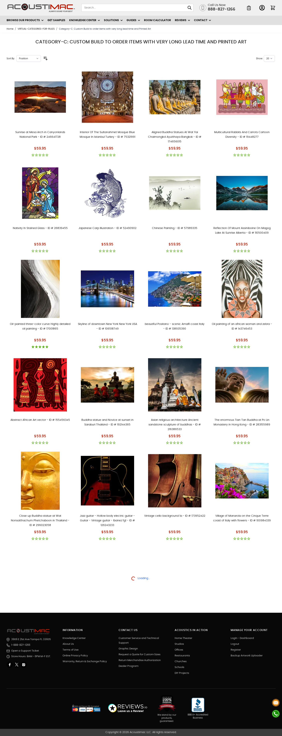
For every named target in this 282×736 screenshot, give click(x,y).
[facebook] (10, 665)
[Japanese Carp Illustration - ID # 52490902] (107, 193)
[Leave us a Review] (127, 708)
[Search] (189, 7)
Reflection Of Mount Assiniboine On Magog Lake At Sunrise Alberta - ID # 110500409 (242, 230)
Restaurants (182, 655)
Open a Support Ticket (25, 651)
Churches (181, 661)
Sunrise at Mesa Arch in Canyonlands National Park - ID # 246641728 (40, 134)
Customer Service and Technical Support (139, 640)
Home (10, 29)
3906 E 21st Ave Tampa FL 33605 (31, 639)
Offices (179, 650)
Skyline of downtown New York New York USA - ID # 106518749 (107, 326)
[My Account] (262, 7)
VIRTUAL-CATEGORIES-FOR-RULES (36, 29)
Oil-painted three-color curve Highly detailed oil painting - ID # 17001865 (40, 326)
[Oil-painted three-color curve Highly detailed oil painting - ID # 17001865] (40, 289)
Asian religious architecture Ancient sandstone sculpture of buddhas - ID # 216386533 (174, 425)
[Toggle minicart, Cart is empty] (272, 7)
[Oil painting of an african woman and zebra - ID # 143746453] (242, 289)
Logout (235, 644)
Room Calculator (157, 20)
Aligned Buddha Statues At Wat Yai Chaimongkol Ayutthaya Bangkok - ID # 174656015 (174, 137)
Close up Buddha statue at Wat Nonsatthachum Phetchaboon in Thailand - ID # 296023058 (40, 521)
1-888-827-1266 (20, 645)
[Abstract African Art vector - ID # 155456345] (40, 385)
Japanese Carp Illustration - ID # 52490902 (107, 228)
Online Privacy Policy (75, 655)
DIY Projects (182, 673)
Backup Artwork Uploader (247, 655)
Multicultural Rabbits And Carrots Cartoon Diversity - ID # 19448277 (242, 134)
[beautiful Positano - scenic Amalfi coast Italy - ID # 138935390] (174, 289)
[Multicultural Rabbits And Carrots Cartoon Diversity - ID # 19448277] (242, 97)
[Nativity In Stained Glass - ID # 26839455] (40, 193)
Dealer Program (128, 666)
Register (236, 650)
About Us (68, 644)
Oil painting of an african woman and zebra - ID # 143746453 (242, 326)
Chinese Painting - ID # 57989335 (174, 228)
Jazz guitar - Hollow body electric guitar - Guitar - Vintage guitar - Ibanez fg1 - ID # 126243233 (107, 521)
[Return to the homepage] (29, 631)
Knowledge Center (74, 638)
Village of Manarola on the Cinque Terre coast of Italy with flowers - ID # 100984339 (242, 518)
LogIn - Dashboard (242, 638)
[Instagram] (24, 665)
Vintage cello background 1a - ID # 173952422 (174, 516)
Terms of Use (70, 650)
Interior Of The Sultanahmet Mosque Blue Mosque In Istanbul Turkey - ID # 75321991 (107, 134)
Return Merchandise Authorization (140, 660)
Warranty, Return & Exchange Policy (85, 661)
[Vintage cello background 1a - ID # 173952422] (174, 481)
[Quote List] (249, 8)
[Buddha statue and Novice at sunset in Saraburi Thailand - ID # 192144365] (107, 385)
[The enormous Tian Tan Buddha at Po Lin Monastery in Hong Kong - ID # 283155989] (242, 385)
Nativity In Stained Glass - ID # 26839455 (40, 228)
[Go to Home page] (41, 8)
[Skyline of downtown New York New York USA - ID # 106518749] (107, 289)
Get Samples (56, 20)
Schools (179, 667)
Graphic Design (128, 648)
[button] (40, 155)
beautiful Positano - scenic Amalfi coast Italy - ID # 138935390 (174, 326)
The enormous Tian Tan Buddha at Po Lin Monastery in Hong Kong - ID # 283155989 (242, 422)
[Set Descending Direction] (45, 58)
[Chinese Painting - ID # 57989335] (174, 193)
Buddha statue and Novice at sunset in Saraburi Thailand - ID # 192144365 (107, 422)
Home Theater (183, 638)
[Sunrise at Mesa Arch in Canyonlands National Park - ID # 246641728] (40, 97)
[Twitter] (17, 665)
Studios (179, 644)
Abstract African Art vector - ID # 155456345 (40, 420)
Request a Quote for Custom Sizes (139, 654)
